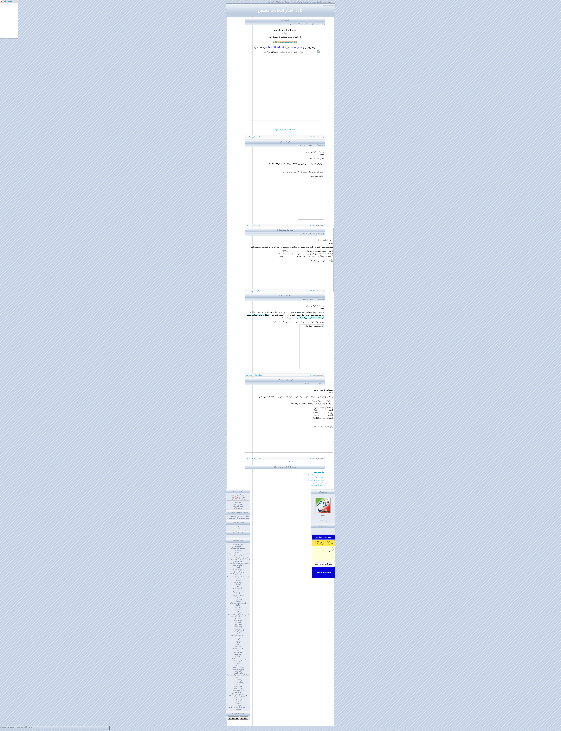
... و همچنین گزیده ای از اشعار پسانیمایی (238, 708)
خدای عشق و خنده (238, 690)
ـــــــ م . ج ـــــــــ (238, 597)
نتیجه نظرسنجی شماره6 (285, 230)
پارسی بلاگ (238, 508)
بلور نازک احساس (238, 648)
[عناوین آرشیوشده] (317, 485)
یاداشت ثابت (285, 20)
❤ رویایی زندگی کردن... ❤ (238, 696)
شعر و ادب (238, 624)
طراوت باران (238, 599)
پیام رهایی (238, 550)
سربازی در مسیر (238, 667)
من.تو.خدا (238, 665)
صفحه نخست (238, 504)
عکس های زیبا (238, 592)
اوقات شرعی (323, 520)
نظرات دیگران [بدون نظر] (253, 375)
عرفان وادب (238, 699)
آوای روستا (237, 607)
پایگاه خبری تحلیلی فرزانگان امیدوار (238, 563)
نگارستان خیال (238, 588)
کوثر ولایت (237, 641)
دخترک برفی (238, 692)
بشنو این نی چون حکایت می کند (238, 557)
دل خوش (238, 701)
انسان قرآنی (238, 642)
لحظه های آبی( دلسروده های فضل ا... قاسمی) (238, 554)
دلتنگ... (238, 567)
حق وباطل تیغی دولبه (238, 630)
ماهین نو (238, 590)
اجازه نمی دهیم (238, 680)
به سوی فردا (238, 552)
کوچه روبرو (238, 620)
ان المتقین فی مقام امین (238, 573)
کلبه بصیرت (238, 582)
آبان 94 (323, 532)
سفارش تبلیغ (8, 1)
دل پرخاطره (238, 679)
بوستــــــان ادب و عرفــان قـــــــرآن (238, 576)
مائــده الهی (238, 698)
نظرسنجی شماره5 (318, 482)
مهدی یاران (238, 686)
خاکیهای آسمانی (238, 673)
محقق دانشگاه (238, 631)
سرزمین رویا (238, 652)
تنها (238, 650)
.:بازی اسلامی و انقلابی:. (238, 705)
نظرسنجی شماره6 (285, 295)
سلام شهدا (238, 639)
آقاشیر (238, 593)
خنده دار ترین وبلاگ (238, 694)
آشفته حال (237, 574)
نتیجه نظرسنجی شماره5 (285, 380)
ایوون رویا (238, 609)
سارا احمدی (238, 612)
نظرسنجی (231, 516)
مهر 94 (323, 530)
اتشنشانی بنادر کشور (238, 595)
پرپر (238, 586)
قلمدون (238, 580)
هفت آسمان (238, 626)
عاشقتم (238, 663)
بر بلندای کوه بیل (238, 569)
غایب (238, 684)
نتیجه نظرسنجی (243, 518)
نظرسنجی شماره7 (285, 141)
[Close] (1, 1)
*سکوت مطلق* (238, 688)
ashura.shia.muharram (238, 635)
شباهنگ (238, 605)
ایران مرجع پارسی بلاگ (238, 603)
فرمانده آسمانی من (238, 658)
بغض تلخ (238, 646)
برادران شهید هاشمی (238, 669)
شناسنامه (238, 502)
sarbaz (311, 137)
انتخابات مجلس (243, 516)
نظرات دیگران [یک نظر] (253, 137)
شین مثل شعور (238, 544)
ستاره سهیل (238, 644)
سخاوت (238, 703)
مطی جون (237, 661)
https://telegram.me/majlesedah (285, 130)
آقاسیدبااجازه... (238, 628)
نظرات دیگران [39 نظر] (253, 225)
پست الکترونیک (238, 506)
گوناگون (238, 656)
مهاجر (238, 633)
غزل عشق (238, 654)
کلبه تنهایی (238, 671)
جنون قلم (238, 618)
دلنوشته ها (238, 546)
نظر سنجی (231, 518)
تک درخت (238, 622)
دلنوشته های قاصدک (238, 548)
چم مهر (238, 578)
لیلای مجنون (238, 571)
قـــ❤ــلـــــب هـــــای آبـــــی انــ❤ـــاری (238, 676)
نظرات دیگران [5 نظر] (252, 291)
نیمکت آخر (237, 601)
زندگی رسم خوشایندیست (238, 660)
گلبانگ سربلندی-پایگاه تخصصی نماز (238, 559)
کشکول (238, 584)
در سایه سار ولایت (238, 565)
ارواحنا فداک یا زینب (238, 682)
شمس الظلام (238, 611)
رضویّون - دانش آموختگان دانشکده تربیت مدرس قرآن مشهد (238, 615)
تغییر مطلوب (238, 561)
